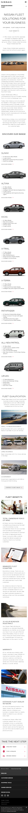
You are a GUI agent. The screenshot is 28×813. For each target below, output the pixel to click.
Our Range (6, 27)
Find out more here (11, 811)
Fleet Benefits (14, 31)
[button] (25, 2)
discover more (6, 164)
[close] (26, 807)
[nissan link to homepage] (6, 2)
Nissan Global (5, 800)
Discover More (6, 197)
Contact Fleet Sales (13, 487)
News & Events (5, 802)
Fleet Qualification (18, 27)
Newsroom (4, 804)
